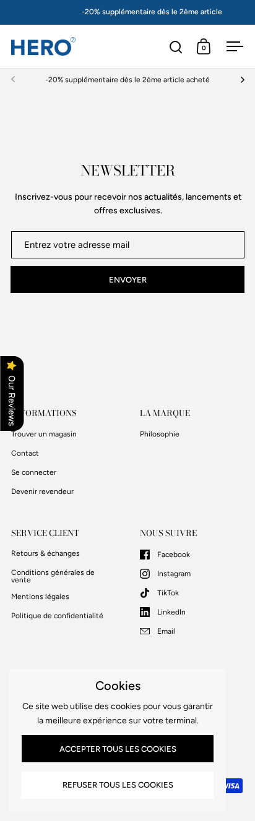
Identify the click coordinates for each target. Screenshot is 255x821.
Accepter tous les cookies (117, 749)
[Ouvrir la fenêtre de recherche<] (176, 46)
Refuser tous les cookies (118, 784)
